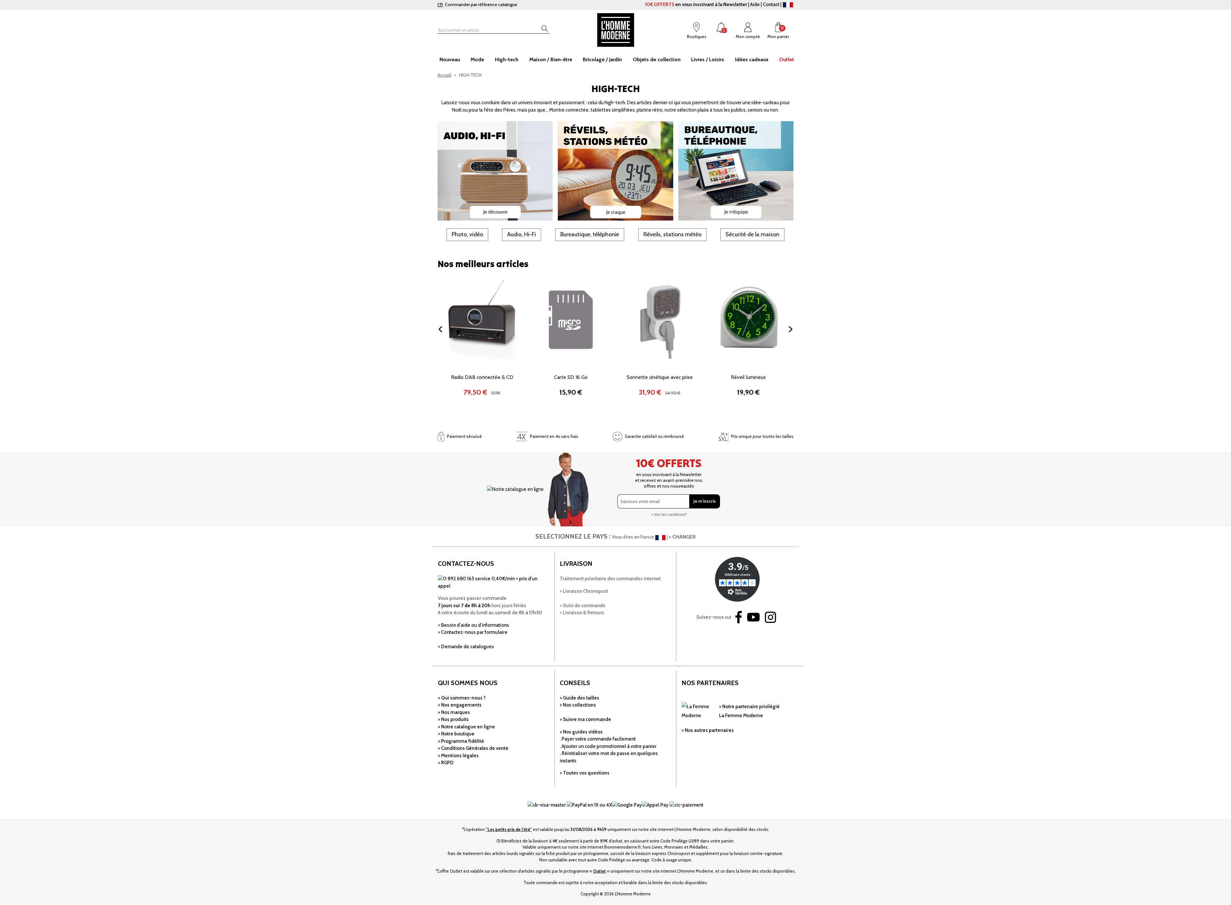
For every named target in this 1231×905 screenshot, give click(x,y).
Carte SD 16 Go (482, 377)
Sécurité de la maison (752, 234)
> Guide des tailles (579, 698)
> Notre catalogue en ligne (466, 727)
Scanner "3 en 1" (748, 377)
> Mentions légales (458, 755)
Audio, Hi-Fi (521, 234)
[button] (440, 329)
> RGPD (446, 763)
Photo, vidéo (467, 234)
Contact (771, 4)
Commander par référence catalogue (480, 4)
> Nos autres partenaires (708, 730)
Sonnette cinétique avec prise (571, 377)
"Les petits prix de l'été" (509, 829)
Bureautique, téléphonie (589, 234)
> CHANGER (682, 537)
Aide (755, 4)
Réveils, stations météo (672, 234)
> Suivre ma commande (585, 719)
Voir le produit (482, 354)
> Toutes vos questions (584, 773)
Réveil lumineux (659, 377)
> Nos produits (453, 719)
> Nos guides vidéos (581, 732)
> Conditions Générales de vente (473, 748)
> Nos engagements (460, 705)
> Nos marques (454, 712)
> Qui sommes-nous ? (462, 698)
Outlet (599, 871)
